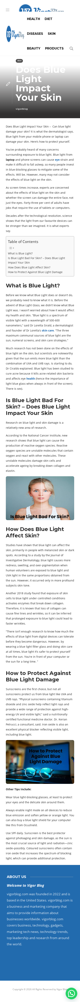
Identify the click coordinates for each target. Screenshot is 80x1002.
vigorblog (22, 109)
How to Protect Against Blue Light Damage (35, 272)
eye (57, 159)
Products (54, 48)
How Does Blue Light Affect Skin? (29, 267)
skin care (48, 330)
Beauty (33, 48)
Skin (52, 34)
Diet (48, 19)
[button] (71, 993)
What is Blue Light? (20, 253)
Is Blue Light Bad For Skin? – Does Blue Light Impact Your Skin (36, 260)
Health (33, 19)
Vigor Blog (62, 989)
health (30, 378)
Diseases (35, 34)
